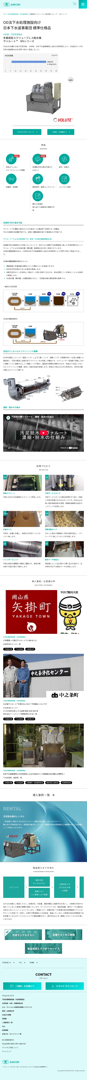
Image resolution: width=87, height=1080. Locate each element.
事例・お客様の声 (8, 1011)
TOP (4, 14)
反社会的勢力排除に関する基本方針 (14, 1044)
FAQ (20, 962)
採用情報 (5, 1030)
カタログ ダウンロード (67, 986)
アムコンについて (8, 995)
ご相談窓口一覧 (7, 1022)
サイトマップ (6, 1051)
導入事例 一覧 (41, 795)
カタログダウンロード (25, 132)
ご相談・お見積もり (59, 132)
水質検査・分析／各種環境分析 (12, 1003)
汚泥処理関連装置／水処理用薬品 (17, 14)
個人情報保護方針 (8, 1040)
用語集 (32, 962)
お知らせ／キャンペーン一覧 (11, 1034)
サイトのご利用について (10, 1047)
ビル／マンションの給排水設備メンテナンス (17, 1007)
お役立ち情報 (6, 1015)
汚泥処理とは (6, 962)
